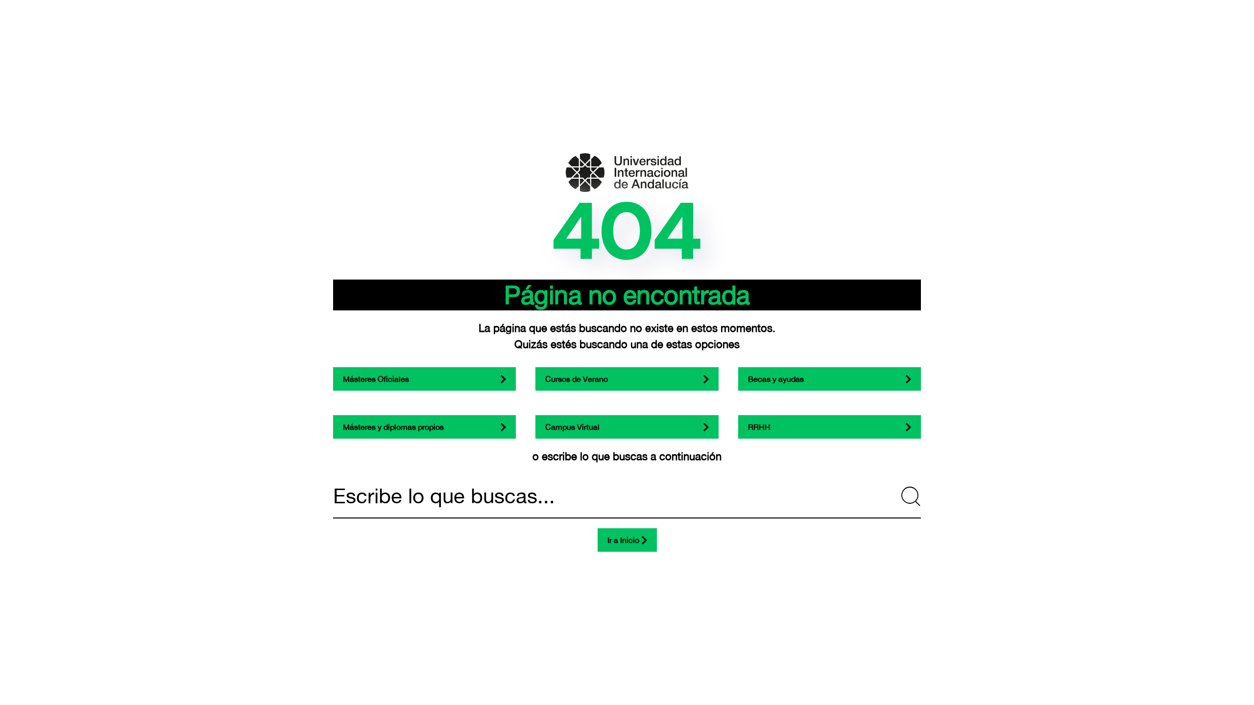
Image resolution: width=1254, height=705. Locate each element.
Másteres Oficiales (376, 379)
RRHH (759, 427)
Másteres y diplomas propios (393, 427)
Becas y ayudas (776, 379)
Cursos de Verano (576, 379)
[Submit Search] (911, 496)
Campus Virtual (572, 427)
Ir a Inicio (623, 540)
